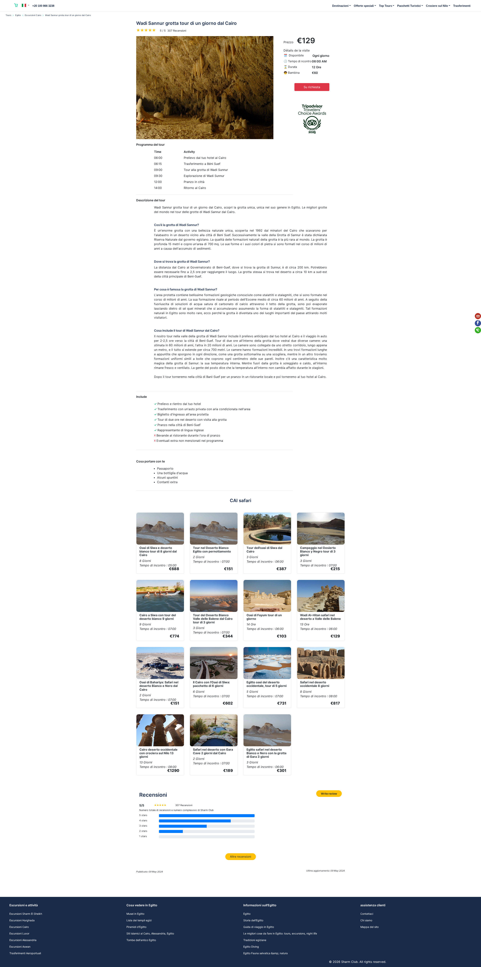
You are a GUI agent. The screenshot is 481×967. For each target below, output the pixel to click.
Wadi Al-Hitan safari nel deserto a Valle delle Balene (320, 617)
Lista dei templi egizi (139, 920)
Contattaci (366, 913)
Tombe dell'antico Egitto (141, 940)
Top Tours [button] (385, 5)
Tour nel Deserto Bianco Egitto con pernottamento (212, 549)
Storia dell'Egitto (253, 920)
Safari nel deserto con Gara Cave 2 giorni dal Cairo (213, 751)
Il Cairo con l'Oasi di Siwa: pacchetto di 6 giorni (211, 684)
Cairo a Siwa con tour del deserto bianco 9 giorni (157, 617)
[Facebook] (478, 323)
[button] (25, 5)
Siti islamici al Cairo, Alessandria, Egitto (150, 933)
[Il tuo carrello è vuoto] (16, 6)
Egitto (18, 15)
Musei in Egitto (135, 913)
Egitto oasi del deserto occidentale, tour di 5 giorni (267, 684)
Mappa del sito (369, 926)
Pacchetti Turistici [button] (409, 5)
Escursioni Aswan (19, 946)
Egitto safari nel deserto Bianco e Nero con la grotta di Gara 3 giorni (266, 753)
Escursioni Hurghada (22, 920)
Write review (329, 793)
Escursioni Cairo (33, 15)
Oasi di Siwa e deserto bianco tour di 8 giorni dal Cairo (158, 551)
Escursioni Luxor (19, 933)
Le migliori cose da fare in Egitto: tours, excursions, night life (280, 933)
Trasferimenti (461, 5)
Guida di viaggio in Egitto (258, 926)
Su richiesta (312, 87)
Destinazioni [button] (340, 5)
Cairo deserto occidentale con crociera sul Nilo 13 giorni (158, 753)
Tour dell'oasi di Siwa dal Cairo (264, 549)
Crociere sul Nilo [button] (437, 5)
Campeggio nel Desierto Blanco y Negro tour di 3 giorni (318, 551)
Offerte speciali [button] (364, 5)
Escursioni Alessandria (22, 940)
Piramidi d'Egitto (136, 926)
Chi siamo (366, 920)
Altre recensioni (240, 856)
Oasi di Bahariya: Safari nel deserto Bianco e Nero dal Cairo (158, 685)
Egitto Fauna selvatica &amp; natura (265, 953)
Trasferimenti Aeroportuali (25, 953)
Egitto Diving (251, 946)
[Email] (478, 316)
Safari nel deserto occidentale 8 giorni (314, 684)
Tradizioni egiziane (254, 940)
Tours (8, 15)
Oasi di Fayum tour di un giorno (264, 617)
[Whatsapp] (478, 330)
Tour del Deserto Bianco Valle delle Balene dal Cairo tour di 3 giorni (213, 618)
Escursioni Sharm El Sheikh (25, 913)
